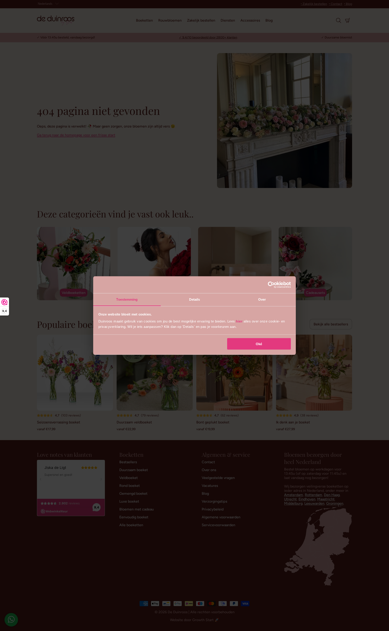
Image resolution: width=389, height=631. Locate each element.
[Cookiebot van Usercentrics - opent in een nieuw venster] (271, 284)
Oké (259, 344)
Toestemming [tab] (127, 299)
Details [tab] (194, 299)
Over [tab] (262, 299)
